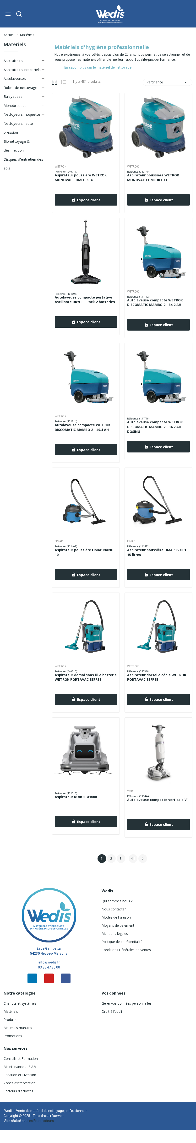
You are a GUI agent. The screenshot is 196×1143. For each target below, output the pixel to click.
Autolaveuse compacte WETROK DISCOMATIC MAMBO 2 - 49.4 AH (82, 427)
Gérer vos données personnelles (127, 1003)
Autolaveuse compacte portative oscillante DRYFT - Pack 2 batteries (85, 299)
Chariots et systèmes (20, 1003)
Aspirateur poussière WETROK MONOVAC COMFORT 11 (153, 177)
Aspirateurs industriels (22, 69)
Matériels (15, 45)
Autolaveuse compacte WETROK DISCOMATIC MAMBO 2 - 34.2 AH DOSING (155, 427)
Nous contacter (114, 909)
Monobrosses (15, 105)
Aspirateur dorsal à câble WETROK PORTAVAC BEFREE (156, 677)
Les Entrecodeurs (40, 1121)
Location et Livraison (20, 1074)
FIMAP (59, 541)
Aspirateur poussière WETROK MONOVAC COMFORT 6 (81, 177)
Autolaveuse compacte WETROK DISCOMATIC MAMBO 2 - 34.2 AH (155, 302)
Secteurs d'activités (18, 1091)
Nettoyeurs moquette (22, 114)
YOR (130, 791)
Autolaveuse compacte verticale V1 (158, 799)
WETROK (60, 166)
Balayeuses (13, 96)
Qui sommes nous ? (117, 901)
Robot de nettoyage (20, 87)
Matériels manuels (18, 1027)
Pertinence (168, 82)
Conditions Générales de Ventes (126, 949)
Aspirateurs (13, 60)
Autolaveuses (15, 78)
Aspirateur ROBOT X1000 (76, 797)
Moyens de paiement (118, 925)
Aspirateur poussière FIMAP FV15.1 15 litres (156, 552)
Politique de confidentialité (122, 941)
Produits (10, 1019)
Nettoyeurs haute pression (18, 128)
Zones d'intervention (19, 1083)
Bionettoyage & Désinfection (17, 146)
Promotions (13, 1036)
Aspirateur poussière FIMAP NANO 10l (84, 552)
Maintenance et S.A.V (20, 1066)
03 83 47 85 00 (49, 967)
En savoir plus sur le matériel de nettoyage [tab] (97, 67)
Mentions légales (115, 933)
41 (133, 858)
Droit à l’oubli (112, 1011)
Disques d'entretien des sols (23, 164)
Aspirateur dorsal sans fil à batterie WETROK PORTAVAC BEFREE (86, 677)
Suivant (143, 858)
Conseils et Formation (21, 1058)
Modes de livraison (116, 917)
